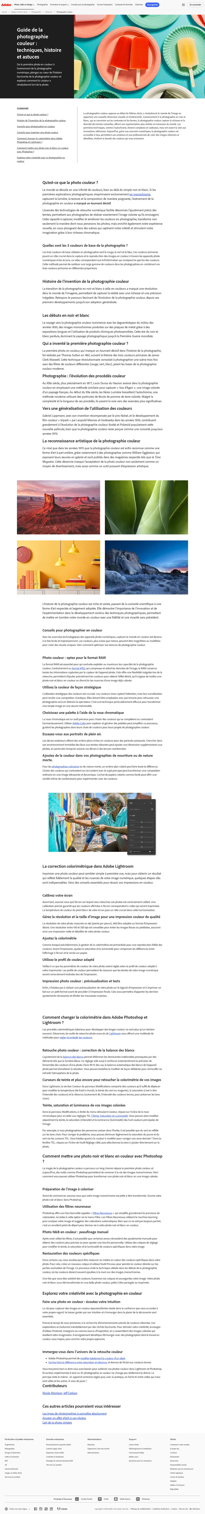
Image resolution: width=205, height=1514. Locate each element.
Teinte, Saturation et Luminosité (109, 1116)
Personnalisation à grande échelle (58, 1445)
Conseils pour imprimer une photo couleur (37, 132)
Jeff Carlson (70, 1393)
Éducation (91, 1445)
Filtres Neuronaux (102, 1213)
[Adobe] (6, 4)
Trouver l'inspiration (105, 4)
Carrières (173, 1453)
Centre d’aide (134, 1445)
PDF (6, 1461)
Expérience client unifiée (55, 1453)
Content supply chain (54, 1449)
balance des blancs (73, 1057)
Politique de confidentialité (140, 1509)
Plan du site (183, 1509)
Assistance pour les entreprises (140, 1461)
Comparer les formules (124, 4)
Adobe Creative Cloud (19, 12)
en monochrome (140, 194)
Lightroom (115, 1033)
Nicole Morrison (52, 1393)
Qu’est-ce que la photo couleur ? (32, 114)
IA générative (10, 1445)
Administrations (93, 1453)
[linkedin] (51, 1508)
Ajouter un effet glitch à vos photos (64, 1418)
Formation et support (58, 4)
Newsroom (174, 1461)
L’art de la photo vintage (57, 1422)
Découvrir (48, 12)
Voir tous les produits (12, 1477)
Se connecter (195, 4)
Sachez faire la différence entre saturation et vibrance (77, 1362)
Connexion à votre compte (179, 1445)
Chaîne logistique (176, 1473)
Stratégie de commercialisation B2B (59, 1461)
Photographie (42, 4)
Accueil (4, 12)
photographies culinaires (65, 766)
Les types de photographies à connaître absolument (74, 1413)
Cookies (174, 1509)
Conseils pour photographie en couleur (36, 126)
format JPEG (78, 668)
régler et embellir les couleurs (76, 1037)
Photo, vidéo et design (23, 4)
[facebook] (35, 1508)
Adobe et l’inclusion (177, 1485)
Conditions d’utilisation (160, 1509)
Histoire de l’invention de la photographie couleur (41, 120)
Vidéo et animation (12, 1457)
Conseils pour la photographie (83, 4)
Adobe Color (79, 723)
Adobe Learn (133, 1457)
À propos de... (175, 1449)
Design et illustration (12, 1453)
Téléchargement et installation (140, 1449)
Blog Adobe (174, 1489)
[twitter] (46, 1508)
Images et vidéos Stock (13, 1473)
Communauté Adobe (136, 1453)
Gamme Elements (11, 1469)
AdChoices (196, 1509)
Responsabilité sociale (178, 1465)
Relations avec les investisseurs (181, 1469)
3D (6, 1465)
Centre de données (177, 1477)
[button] (183, 4)
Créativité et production (55, 1457)
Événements (174, 1457)
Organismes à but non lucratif (98, 1449)
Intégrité (173, 1481)
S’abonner (139, 4)
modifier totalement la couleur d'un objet (102, 1358)
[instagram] (40, 1508)
